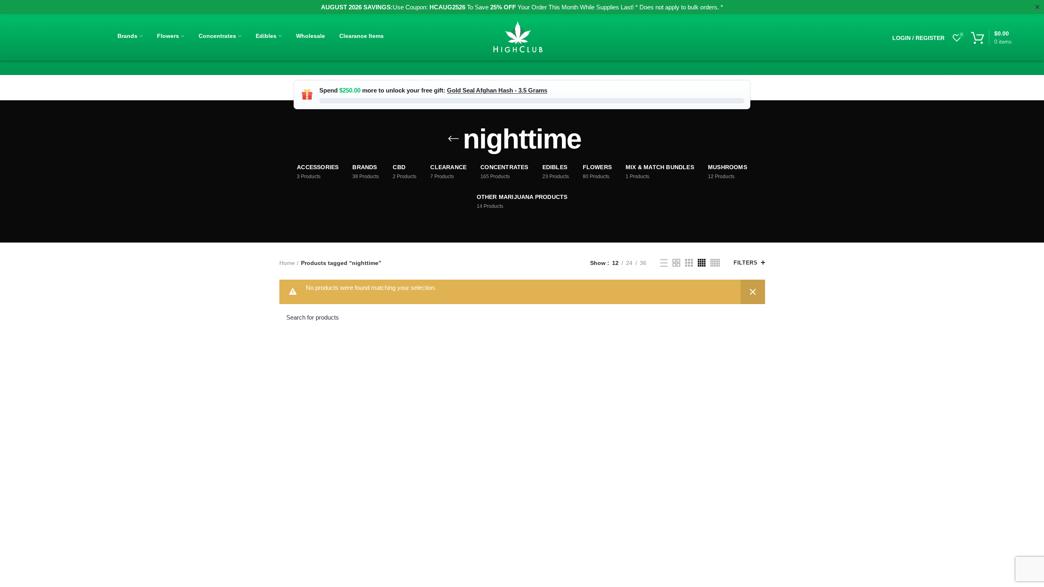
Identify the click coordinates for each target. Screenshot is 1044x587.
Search (754, 317)
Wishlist (961, 34)
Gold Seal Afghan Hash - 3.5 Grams (497, 90)
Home (287, 263)
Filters (745, 263)
